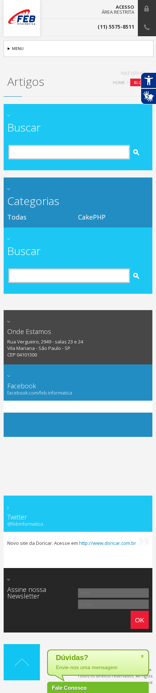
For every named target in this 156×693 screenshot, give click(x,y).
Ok (139, 620)
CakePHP (92, 217)
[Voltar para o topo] (22, 662)
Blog (139, 82)
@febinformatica (25, 524)
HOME (119, 82)
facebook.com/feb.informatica (39, 393)
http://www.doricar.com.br (107, 543)
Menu (18, 48)
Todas (16, 217)
